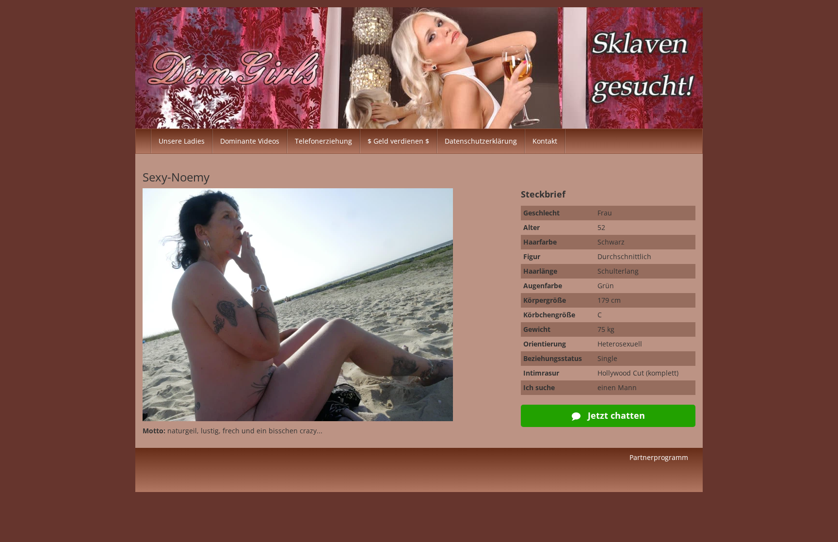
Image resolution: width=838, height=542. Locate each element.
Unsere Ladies (182, 141)
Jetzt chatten (615, 415)
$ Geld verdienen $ (398, 141)
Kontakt (544, 141)
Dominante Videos (249, 141)
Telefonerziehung (323, 141)
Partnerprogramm (658, 457)
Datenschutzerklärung (481, 141)
